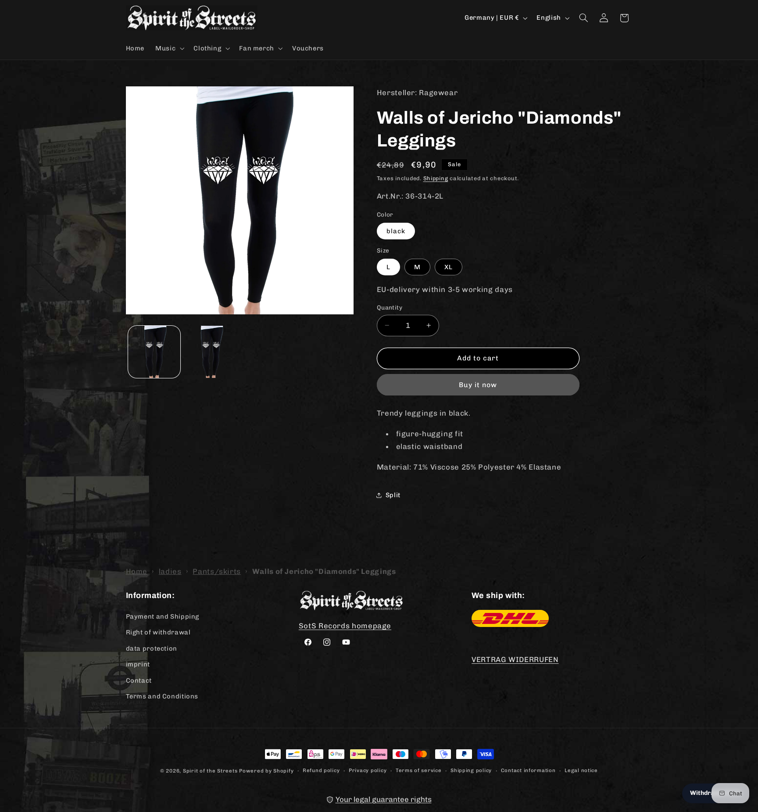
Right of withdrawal (158, 632)
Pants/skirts (217, 571)
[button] (169, 48)
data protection (151, 648)
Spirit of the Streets (210, 771)
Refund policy (321, 770)
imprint (138, 664)
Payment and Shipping (163, 616)
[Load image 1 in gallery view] (154, 352)
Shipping (435, 178)
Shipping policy (471, 770)
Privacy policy (367, 770)
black (395, 231)
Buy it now (478, 385)
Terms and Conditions (162, 696)
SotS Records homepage (345, 625)
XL (448, 267)
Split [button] (393, 495)
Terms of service (419, 770)
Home (137, 571)
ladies (170, 571)
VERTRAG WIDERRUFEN (515, 659)
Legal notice (581, 770)
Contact (139, 680)
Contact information (528, 770)
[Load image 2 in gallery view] (211, 352)
